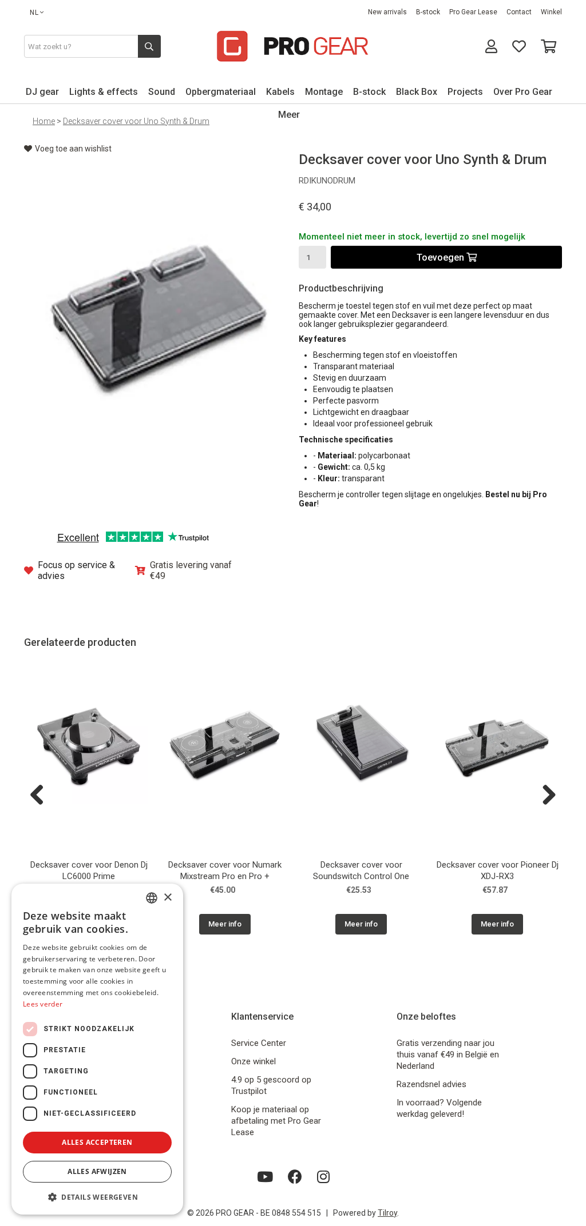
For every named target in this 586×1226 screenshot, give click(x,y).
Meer (289, 114)
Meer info (224, 924)
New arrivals (387, 12)
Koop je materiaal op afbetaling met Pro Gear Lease (276, 1120)
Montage (324, 91)
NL (34, 13)
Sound (161, 91)
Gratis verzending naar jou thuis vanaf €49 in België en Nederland (448, 1054)
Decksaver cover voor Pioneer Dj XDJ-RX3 (498, 870)
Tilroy (387, 1212)
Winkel (551, 12)
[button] (97, 1196)
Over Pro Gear (522, 91)
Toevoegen (441, 257)
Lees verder (42, 1004)
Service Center (258, 1043)
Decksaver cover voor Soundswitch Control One (361, 870)
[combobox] (151, 898)
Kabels (280, 91)
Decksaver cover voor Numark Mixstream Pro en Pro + (225, 870)
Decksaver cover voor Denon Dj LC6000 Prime (89, 870)
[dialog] (97, 1049)
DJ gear (42, 91)
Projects (465, 91)
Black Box (416, 91)
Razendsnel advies (431, 1084)
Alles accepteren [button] (97, 1142)
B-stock (428, 12)
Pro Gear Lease (473, 12)
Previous (41, 795)
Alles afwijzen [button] (97, 1171)
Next (544, 795)
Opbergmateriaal (220, 91)
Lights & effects (103, 91)
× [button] (167, 897)
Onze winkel (253, 1061)
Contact (519, 12)
